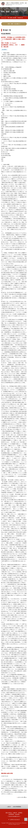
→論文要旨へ (4, 49)
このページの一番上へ (22, 797)
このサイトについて (15, 819)
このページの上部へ (25, 819)
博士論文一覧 (20, 17)
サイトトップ (3, 17)
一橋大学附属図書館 (17, 806)
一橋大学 (9, 806)
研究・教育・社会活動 (12, 17)
